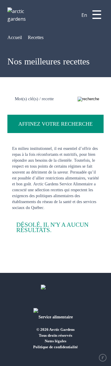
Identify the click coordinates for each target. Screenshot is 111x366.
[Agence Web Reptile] (103, 358)
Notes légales (55, 341)
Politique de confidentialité (55, 347)
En (84, 15)
